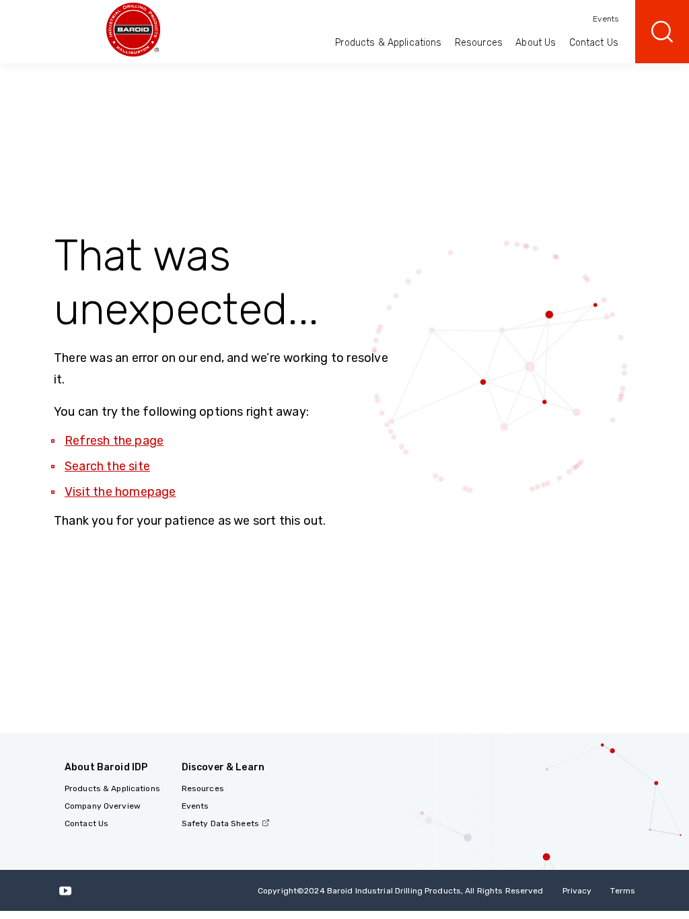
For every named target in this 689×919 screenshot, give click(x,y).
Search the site (107, 466)
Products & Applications (388, 42)
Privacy (577, 890)
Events (605, 19)
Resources (479, 42)
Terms (622, 890)
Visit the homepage (120, 491)
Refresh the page (114, 440)
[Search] (662, 31)
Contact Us (593, 42)
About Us (535, 42)
